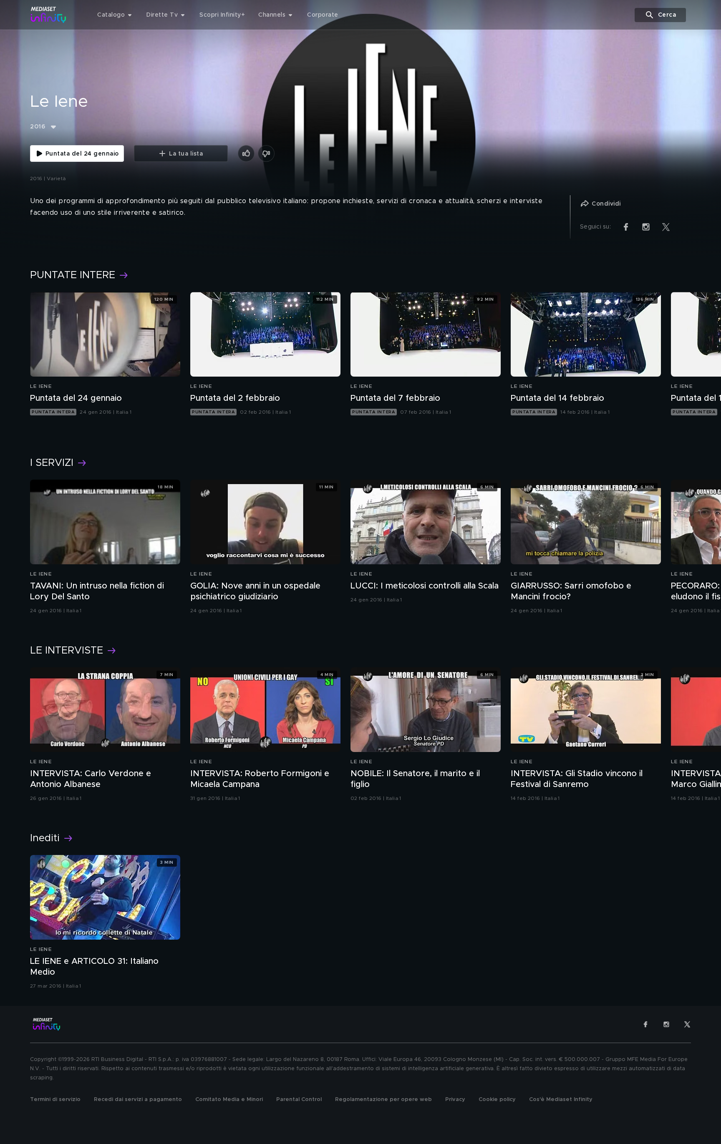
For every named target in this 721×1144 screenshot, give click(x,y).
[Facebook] (645, 1024)
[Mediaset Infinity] (48, 14)
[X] (687, 1024)
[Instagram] (666, 1024)
